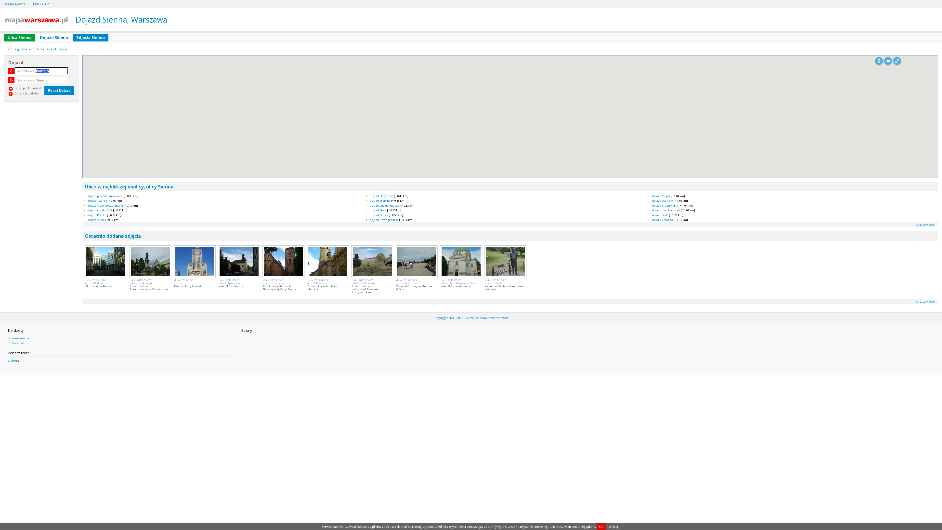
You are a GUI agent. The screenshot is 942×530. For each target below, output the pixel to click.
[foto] (194, 274)
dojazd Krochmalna (665, 205)
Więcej (613, 527)
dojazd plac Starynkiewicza (105, 196)
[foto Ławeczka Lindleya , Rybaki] (505, 274)
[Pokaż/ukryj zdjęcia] (888, 61)
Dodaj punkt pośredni (29, 88)
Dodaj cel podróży (27, 93)
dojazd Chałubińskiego (385, 205)
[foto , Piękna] (105, 274)
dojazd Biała (660, 215)
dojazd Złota (378, 210)
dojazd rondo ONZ (99, 210)
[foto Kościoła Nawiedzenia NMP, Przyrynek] (283, 274)
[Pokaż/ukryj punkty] (879, 61)
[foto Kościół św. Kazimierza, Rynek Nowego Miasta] (461, 274)
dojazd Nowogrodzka (384, 220)
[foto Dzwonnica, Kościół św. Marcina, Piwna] (327, 274)
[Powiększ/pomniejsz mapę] (897, 61)
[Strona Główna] (36, 22)
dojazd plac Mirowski (666, 210)
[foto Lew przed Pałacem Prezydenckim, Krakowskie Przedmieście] (372, 274)
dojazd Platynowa (381, 196)
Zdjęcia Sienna (90, 37)
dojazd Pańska (96, 215)
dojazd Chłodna (662, 220)
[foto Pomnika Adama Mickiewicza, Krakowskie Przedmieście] (150, 274)
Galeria (13, 360)
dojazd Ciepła (661, 196)
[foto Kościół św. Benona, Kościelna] (239, 274)
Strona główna (15, 4)
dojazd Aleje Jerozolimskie (105, 205)
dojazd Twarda (97, 200)
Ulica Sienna (20, 37)
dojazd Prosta (379, 215)
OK (601, 527)
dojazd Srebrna (380, 200)
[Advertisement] (41, 139)
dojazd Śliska (95, 220)
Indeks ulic (41, 4)
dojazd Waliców (662, 200)
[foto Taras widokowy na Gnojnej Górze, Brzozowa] (416, 274)
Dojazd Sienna (54, 37)
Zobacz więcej (925, 224)
